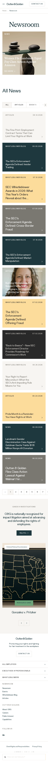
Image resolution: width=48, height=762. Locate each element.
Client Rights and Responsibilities (17, 746)
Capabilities (6, 719)
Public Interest (8, 716)
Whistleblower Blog (9, 695)
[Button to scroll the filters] (45, 105)
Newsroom (6, 688)
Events (33, 105)
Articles (19, 105)
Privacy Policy (37, 746)
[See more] (42, 199)
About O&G (6, 709)
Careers (5, 713)
